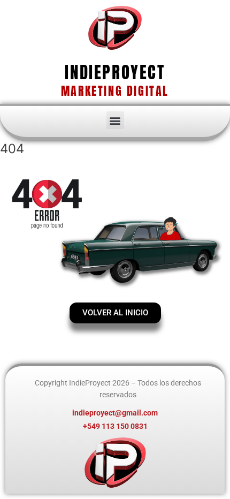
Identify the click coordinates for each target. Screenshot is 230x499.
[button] (115, 120)
